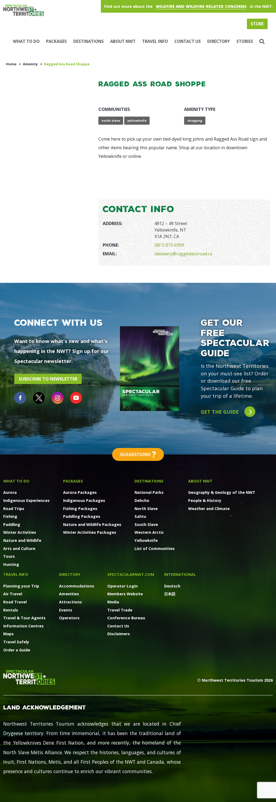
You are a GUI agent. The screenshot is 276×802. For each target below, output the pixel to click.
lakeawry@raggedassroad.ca (183, 254)
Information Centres (23, 625)
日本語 (169, 593)
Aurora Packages (80, 492)
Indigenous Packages (84, 500)
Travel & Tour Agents (24, 617)
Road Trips (13, 508)
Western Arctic (149, 532)
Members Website (125, 593)
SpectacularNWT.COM (130, 574)
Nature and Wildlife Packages (92, 524)
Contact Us (187, 41)
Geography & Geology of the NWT (221, 492)
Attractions (70, 601)
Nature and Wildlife (22, 540)
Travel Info (155, 41)
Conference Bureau (126, 617)
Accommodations (76, 586)
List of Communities (154, 548)
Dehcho (141, 500)
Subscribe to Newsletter (48, 379)
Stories (244, 41)
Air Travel (12, 593)
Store (257, 23)
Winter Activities (19, 532)
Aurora (10, 492)
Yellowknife (146, 540)
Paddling (11, 524)
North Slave (146, 508)
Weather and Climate (209, 508)
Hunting (11, 564)
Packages (56, 41)
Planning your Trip (21, 586)
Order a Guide (16, 650)
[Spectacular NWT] (70, 10)
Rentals (10, 610)
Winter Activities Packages (89, 532)
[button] (261, 41)
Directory (218, 41)
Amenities (69, 593)
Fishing (10, 516)
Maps (8, 633)
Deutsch (172, 586)
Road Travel (15, 601)
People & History (204, 500)
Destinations (88, 41)
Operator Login (122, 586)
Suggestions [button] (138, 454)
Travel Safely (16, 641)
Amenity (30, 64)
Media (113, 601)
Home (11, 64)
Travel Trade (119, 610)
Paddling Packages (81, 516)
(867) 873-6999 (169, 245)
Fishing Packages (80, 508)
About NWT (123, 41)
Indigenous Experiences (26, 500)
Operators (69, 617)
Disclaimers (118, 633)
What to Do (26, 41)
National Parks (149, 492)
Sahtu (140, 516)
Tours (9, 556)
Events (65, 610)
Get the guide (220, 411)
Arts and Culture (19, 548)
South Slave (146, 524)
